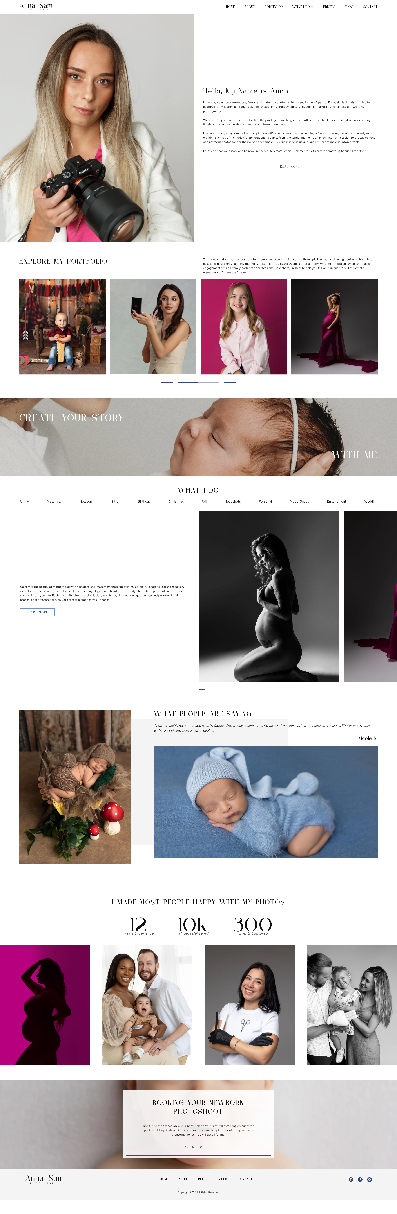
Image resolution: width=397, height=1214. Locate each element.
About (249, 7)
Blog (349, 7)
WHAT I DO (301, 7)
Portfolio (274, 7)
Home (230, 7)
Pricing (329, 7)
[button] (167, 382)
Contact (370, 7)
